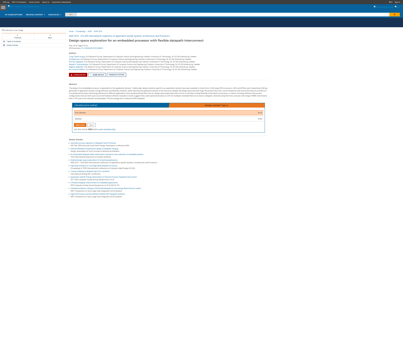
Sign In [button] (397, 2)
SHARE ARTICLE (98, 75)
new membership (107, 129)
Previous (17, 38)
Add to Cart (80, 125)
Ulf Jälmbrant (74, 59)
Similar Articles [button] (12, 45)
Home (71, 31)
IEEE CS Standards (19, 2)
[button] (390, 2)
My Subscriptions (13, 15)
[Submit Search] (394, 14)
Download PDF (79, 75)
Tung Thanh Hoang (77, 56)
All (71, 15)
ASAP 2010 (98, 31)
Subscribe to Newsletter (61, 2)
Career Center (34, 2)
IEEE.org (6, 2)
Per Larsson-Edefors (77, 69)
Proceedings (81, 31)
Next (50, 38)
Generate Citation (116, 75)
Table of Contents (13, 41)
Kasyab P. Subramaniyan (78, 64)
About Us (45, 2)
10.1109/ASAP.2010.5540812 (92, 48)
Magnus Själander (76, 67)
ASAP (90, 31)
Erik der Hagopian (76, 62)
